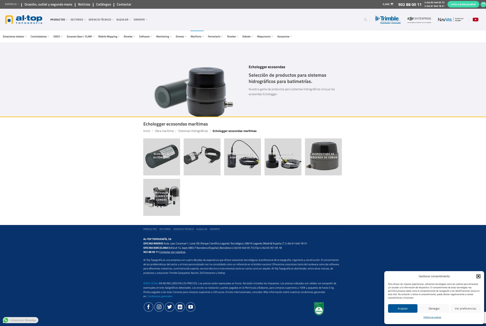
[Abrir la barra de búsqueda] (365, 19)
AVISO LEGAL (150, 283)
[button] (478, 276)
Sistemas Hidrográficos (193, 131)
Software (144, 36)
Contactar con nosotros (172, 252)
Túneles (231, 36)
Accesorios (283, 36)
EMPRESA (11, 4)
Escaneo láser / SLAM (79, 36)
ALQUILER (122, 19)
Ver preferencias (465, 308)
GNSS (56, 36)
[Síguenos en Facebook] (148, 307)
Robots (246, 36)
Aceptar (403, 308)
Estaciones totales (13, 36)
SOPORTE (139, 19)
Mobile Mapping (107, 36)
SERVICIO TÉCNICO (99, 19)
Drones (180, 36)
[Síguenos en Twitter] (169, 307)
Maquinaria (264, 36)
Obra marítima (164, 131)
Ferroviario (214, 36)
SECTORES (76, 19)
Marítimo (196, 36)
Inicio (146, 131)
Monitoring (162, 36)
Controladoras (39, 36)
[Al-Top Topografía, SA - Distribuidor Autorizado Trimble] (24, 19)
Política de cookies (432, 317)
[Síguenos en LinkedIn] (180, 307)
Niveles (128, 36)
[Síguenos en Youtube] (190, 307)
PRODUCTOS (57, 19)
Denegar (434, 308)
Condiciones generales (159, 296)
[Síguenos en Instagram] (159, 307)
